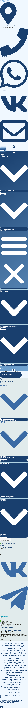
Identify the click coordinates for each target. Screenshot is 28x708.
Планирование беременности (8, 191)
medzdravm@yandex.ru (12, 701)
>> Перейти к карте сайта (7, 381)
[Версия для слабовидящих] (13, 370)
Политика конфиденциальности (9, 699)
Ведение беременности (7, 190)
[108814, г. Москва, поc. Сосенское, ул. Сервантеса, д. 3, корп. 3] (8, 24)
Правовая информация (7, 229)
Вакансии (3, 193)
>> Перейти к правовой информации (10, 630)
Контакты (3, 228)
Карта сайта (3, 230)
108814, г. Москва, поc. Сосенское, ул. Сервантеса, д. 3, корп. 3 (8, 26)
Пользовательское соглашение (9, 698)
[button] (14, 259)
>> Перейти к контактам (6, 547)
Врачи (2, 154)
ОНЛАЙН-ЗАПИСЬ (7, 374)
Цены (1, 155)
